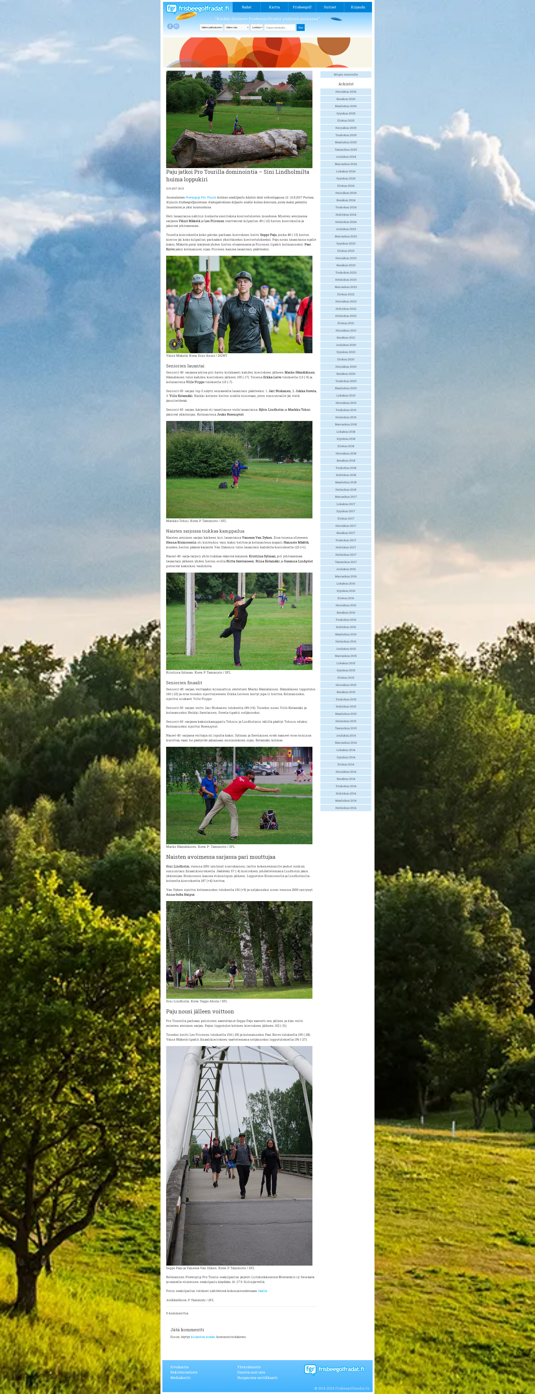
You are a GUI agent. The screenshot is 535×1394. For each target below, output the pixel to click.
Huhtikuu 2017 (346, 547)
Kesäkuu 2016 (346, 612)
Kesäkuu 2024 (345, 200)
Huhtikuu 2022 (346, 309)
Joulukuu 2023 (346, 229)
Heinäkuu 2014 (346, 772)
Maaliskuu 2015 (346, 714)
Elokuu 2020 (345, 359)
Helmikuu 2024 (346, 222)
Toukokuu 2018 (346, 468)
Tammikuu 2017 (346, 562)
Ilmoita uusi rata (251, 1372)
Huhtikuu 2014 (346, 793)
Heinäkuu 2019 (346, 403)
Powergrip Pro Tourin (200, 197)
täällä (262, 1291)
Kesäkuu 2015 (346, 692)
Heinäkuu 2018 (346, 453)
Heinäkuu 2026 (346, 91)
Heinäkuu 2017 (345, 526)
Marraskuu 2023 (346, 236)
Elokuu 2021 (346, 323)
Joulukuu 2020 (346, 345)
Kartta (274, 7)
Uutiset (330, 7)
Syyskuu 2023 (345, 243)
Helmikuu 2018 (345, 489)
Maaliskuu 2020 (346, 388)
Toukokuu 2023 (346, 272)
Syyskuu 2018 (346, 439)
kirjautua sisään (203, 1337)
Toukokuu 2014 (346, 786)
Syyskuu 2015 (346, 670)
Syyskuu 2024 (345, 178)
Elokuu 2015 (346, 677)
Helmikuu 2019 (345, 417)
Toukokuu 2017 (345, 540)
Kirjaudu (358, 7)
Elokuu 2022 (345, 294)
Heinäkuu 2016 (346, 605)
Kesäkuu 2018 (346, 460)
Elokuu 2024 (345, 186)
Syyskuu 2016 (346, 591)
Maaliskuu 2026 (346, 106)
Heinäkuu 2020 (346, 366)
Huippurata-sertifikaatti (257, 1377)
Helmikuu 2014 (345, 808)
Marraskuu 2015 (346, 656)
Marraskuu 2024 (346, 164)
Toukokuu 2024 (346, 207)
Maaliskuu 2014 (346, 800)
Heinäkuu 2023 (346, 258)
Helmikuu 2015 (345, 721)
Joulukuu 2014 (346, 735)
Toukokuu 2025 (346, 135)
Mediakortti (180, 1377)
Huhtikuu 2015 (346, 706)
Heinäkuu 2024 (346, 193)
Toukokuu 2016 (346, 620)
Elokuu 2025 (345, 120)
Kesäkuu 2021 (346, 337)
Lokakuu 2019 (345, 395)
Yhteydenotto (249, 1367)
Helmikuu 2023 (346, 279)
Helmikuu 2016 (345, 641)
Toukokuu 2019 (346, 410)
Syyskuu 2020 (345, 352)
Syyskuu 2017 (345, 511)
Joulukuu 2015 (346, 649)
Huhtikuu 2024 (346, 214)
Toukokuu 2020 (346, 381)
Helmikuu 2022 (346, 316)
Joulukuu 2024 (346, 157)
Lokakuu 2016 (345, 583)
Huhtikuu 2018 (346, 475)
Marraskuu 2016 (346, 576)
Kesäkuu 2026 (345, 99)
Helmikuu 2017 (346, 554)
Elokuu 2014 (346, 764)
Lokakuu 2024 (345, 171)
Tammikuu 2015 (346, 728)
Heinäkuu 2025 (346, 128)
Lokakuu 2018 (345, 432)
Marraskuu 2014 (346, 742)
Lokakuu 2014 (345, 750)
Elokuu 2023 (345, 251)
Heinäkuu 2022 (346, 301)
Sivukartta (179, 1367)
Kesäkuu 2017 (345, 533)
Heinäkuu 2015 (346, 685)
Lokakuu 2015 (345, 663)
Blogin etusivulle (346, 74)
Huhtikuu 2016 (346, 627)
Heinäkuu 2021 (346, 330)
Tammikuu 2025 (346, 149)
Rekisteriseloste (183, 1372)
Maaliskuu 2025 (346, 142)
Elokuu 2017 (346, 518)
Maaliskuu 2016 (346, 634)
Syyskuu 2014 (346, 757)
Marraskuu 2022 (346, 287)
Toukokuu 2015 (346, 699)
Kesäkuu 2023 (345, 265)
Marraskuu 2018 (346, 424)
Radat (246, 7)
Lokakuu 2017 (345, 504)
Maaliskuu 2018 (346, 482)
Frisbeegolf (302, 7)
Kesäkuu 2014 (346, 779)
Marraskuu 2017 (346, 497)
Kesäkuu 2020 (345, 374)
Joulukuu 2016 (346, 569)
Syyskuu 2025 (345, 113)
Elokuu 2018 (346, 446)
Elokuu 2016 (346, 598)
